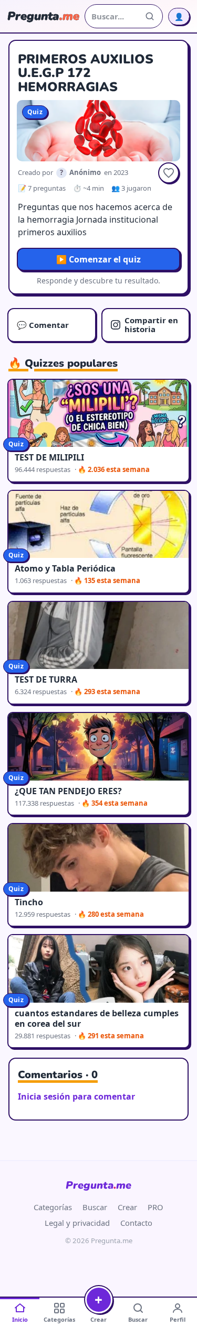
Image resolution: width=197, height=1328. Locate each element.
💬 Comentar (43, 325)
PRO (155, 1207)
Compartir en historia (151, 324)
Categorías (53, 1207)
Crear (127, 1207)
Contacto (136, 1222)
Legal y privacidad (77, 1222)
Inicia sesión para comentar (76, 1096)
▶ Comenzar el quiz (98, 259)
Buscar (94, 1207)
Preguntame (98, 1185)
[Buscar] (149, 16)
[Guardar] (168, 172)
